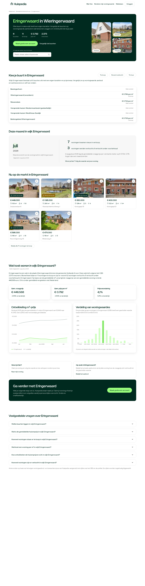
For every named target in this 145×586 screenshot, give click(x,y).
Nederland (12, 11)
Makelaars (119, 4)
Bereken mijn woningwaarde (104, 4)
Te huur (131, 75)
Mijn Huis (90, 4)
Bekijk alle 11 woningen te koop (21, 246)
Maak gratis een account (25, 43)
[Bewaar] (36, 181)
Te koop (103, 75)
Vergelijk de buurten (47, 43)
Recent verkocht (117, 75)
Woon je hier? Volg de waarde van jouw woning (81, 161)
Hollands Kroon (73, 273)
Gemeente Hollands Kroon (23, 11)
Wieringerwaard (43, 273)
